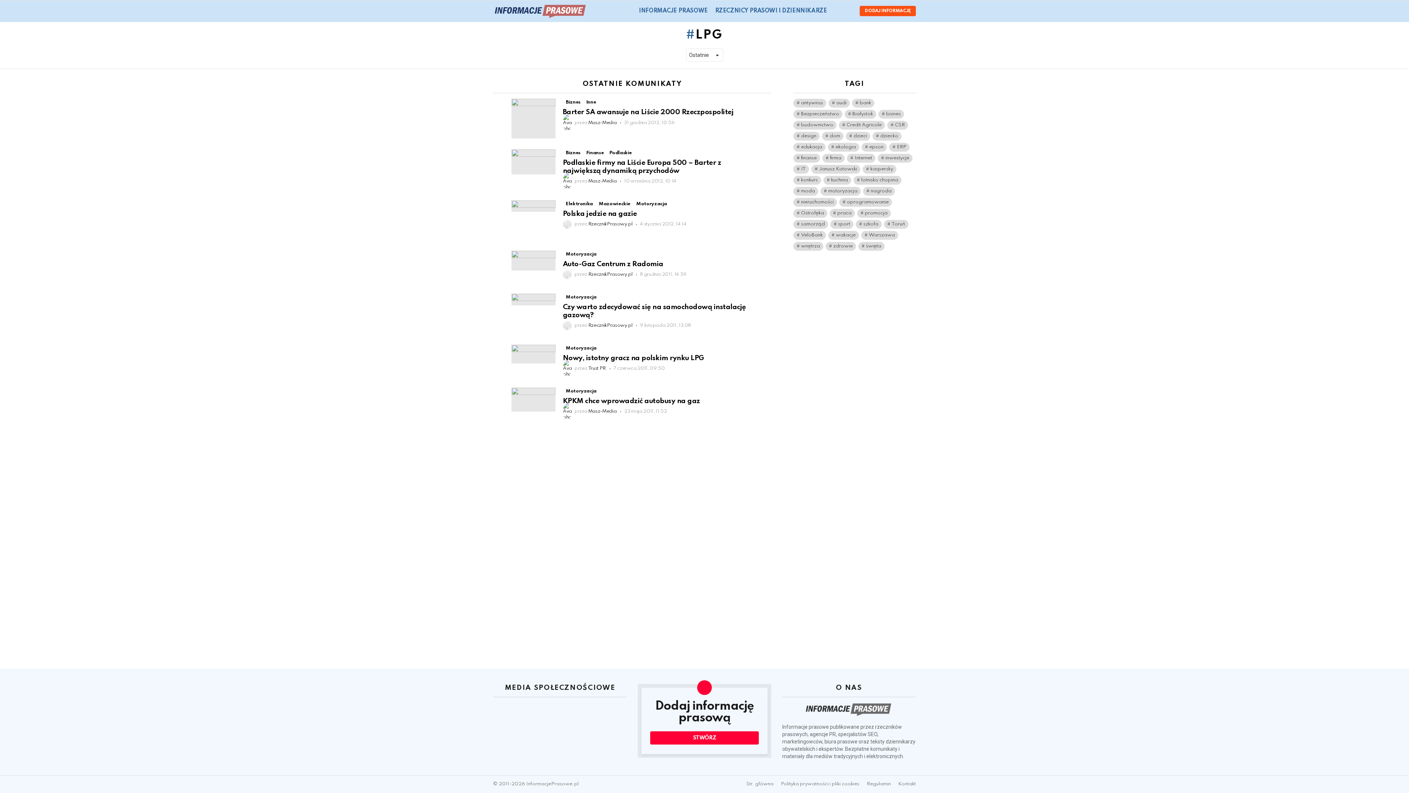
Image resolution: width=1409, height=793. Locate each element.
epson (876, 147)
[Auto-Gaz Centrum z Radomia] (533, 261)
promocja (876, 213)
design (808, 136)
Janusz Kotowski (838, 169)
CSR (900, 125)
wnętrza (810, 246)
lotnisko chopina (879, 180)
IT (803, 169)
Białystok (862, 114)
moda (808, 191)
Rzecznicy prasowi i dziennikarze (771, 11)
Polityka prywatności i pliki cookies (820, 784)
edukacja (811, 147)
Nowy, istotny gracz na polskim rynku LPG (633, 358)
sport (844, 224)
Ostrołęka (812, 213)
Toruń (898, 224)
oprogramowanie (868, 202)
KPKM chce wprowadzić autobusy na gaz (631, 401)
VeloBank (812, 235)
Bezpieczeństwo (820, 114)
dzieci (860, 136)
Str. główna (759, 784)
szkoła (870, 224)
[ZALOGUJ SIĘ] (848, 11)
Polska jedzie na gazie (600, 213)
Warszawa (882, 235)
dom (835, 136)
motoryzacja (843, 191)
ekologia (845, 147)
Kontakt (907, 784)
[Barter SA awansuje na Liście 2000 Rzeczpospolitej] (533, 118)
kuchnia (839, 180)
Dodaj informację (888, 11)
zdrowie (843, 246)
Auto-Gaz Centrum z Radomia (613, 264)
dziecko (889, 136)
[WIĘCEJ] (765, 103)
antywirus (812, 103)
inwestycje (897, 158)
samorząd (813, 224)
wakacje (846, 235)
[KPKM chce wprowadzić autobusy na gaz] (533, 400)
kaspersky (881, 169)
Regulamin (879, 784)
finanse (809, 158)
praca (844, 213)
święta (873, 246)
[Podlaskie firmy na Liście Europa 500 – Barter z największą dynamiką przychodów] (533, 161)
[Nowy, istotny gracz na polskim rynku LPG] (533, 354)
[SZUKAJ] (837, 11)
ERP (901, 147)
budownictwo (817, 125)
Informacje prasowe (673, 11)
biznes (893, 114)
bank (865, 103)
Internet (863, 158)
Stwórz (704, 738)
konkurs (809, 180)
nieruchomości (817, 202)
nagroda (881, 191)
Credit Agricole (864, 125)
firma (835, 158)
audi (841, 103)
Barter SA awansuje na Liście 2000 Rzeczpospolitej (648, 112)
